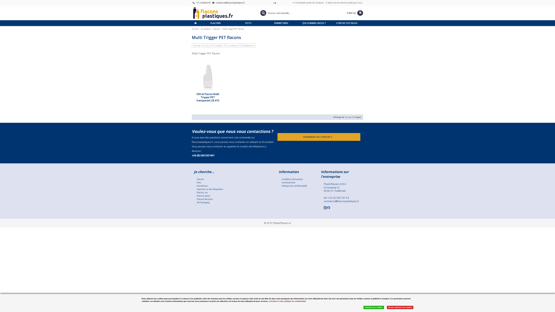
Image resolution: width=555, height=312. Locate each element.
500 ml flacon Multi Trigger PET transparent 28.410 (207, 97)
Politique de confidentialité (294, 186)
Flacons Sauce (203, 196)
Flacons (200, 179)
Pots (199, 182)
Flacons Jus (202, 192)
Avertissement (288, 182)
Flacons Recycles (205, 199)
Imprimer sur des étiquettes (210, 189)
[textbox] (197, 45)
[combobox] (197, 45)
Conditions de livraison (292, 179)
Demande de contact (318, 137)
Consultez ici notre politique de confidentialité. (287, 301)
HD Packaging (203, 202)
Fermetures (202, 186)
